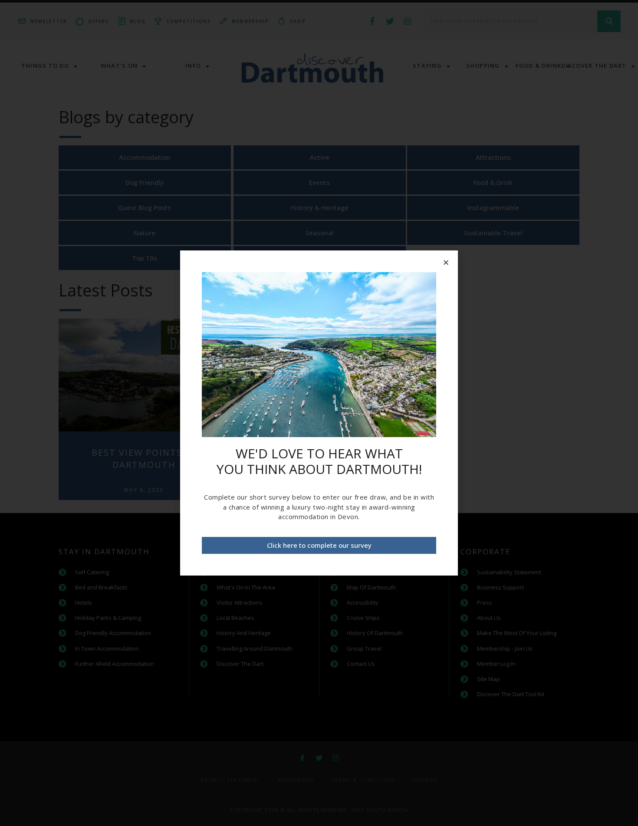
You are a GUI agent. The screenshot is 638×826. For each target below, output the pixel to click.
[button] (319, 545)
